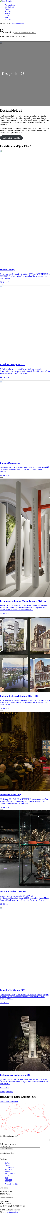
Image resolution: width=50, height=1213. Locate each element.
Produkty (8, 9)
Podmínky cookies (11, 1184)
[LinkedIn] (10, 28)
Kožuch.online (12, 1212)
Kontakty (8, 19)
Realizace (8, 11)
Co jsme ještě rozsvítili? (11, 138)
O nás (7, 15)
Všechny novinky (6, 1092)
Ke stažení (8, 1180)
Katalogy (8, 1171)
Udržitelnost (9, 7)
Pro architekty (10, 5)
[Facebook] (6, 28)
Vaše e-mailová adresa (8, 1144)
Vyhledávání (9, 32)
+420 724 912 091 (18, 23)
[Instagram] (2, 28)
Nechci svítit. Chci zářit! (9, 1102)
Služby (7, 13)
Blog (6, 17)
